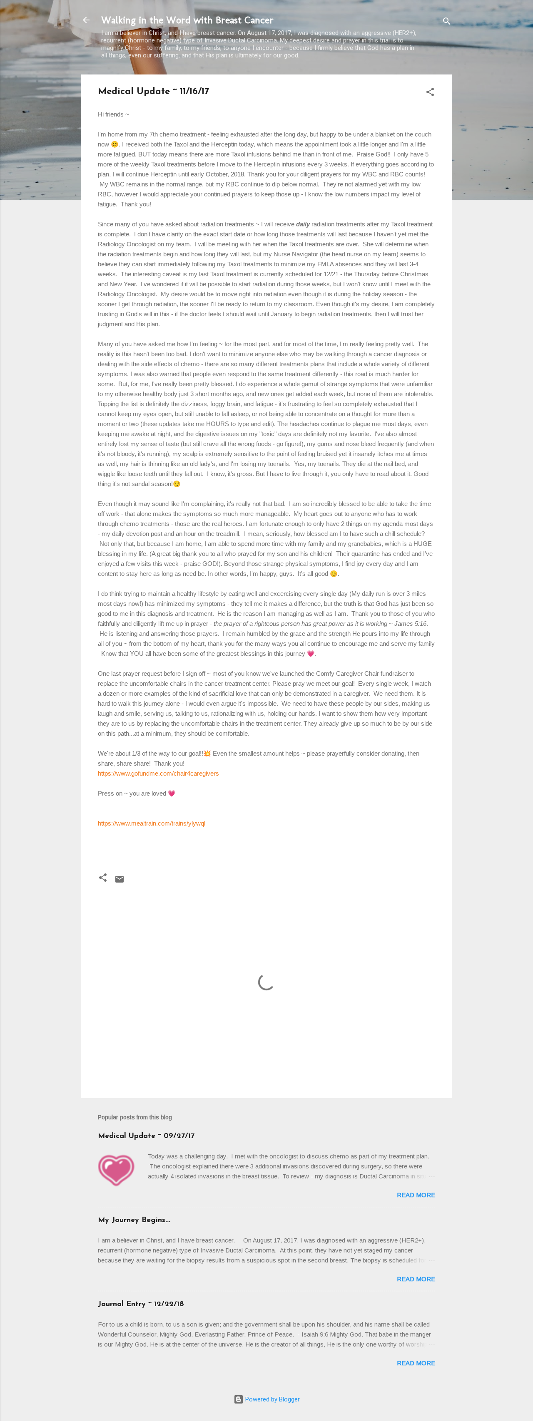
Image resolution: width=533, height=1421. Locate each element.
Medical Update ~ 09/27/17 (146, 1136)
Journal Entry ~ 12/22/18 (141, 1304)
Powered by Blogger (272, 1399)
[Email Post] (120, 882)
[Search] (447, 22)
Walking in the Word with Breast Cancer (187, 20)
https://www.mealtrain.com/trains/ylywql (151, 823)
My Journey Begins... (134, 1220)
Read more (416, 1194)
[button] (430, 93)
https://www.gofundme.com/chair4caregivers (158, 773)
